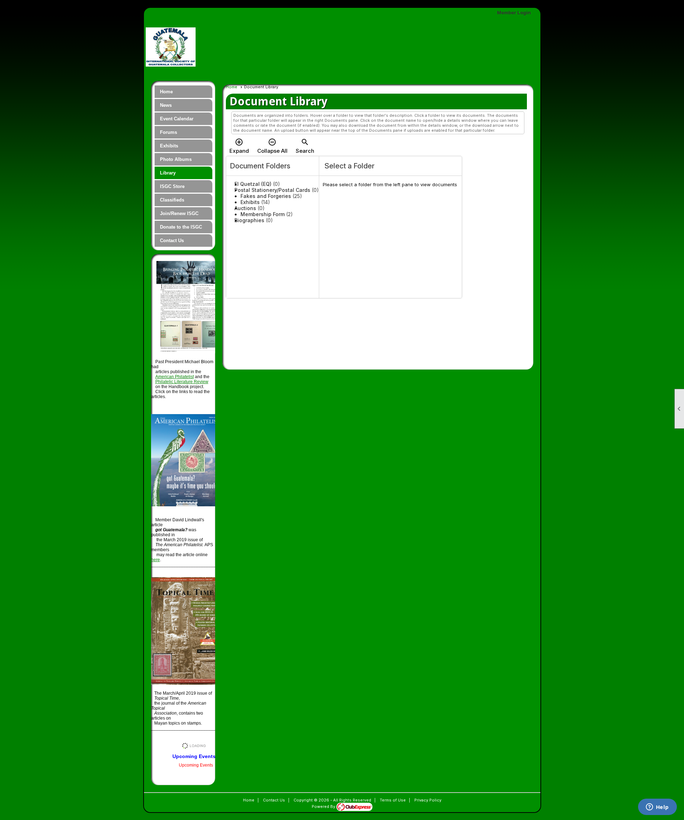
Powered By (324, 806)
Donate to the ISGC (181, 227)
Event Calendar (176, 118)
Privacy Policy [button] (427, 800)
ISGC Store (172, 186)
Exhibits (169, 145)
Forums (168, 132)
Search (305, 146)
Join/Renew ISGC (179, 213)
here (155, 559)
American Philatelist (174, 376)
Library (168, 173)
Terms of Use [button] (393, 800)
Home (166, 91)
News (166, 105)
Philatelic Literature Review (181, 381)
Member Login (514, 12)
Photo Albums (176, 159)
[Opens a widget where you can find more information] (657, 807)
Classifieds (172, 200)
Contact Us (172, 240)
